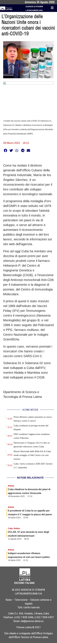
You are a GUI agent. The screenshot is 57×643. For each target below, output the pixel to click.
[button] (5, 150)
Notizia (11, 486)
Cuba (10, 528)
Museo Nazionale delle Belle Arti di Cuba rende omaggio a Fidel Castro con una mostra (32, 455)
